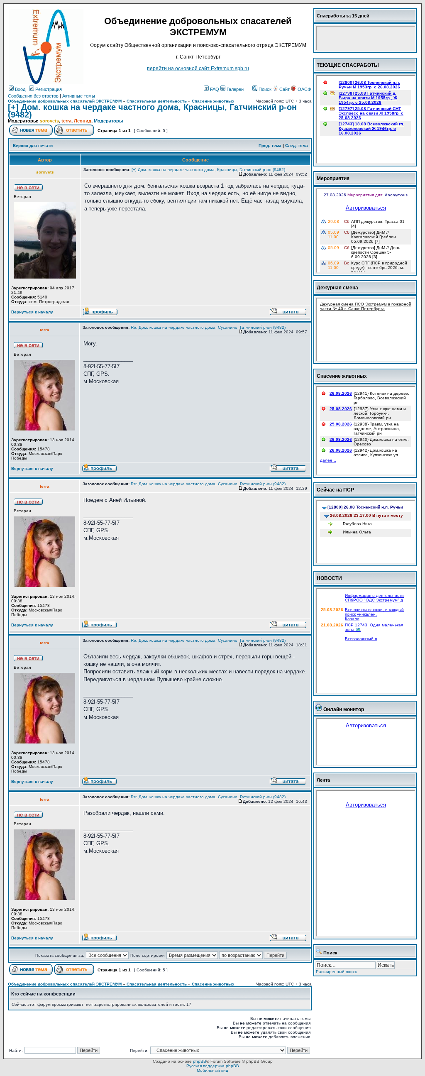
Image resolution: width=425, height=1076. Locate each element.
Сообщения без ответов (33, 95)
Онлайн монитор (343, 709)
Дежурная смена (337, 288)
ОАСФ (303, 89)
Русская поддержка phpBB (212, 1066)
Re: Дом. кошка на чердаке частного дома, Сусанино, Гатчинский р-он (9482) (208, 327)
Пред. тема (270, 145)
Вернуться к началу (32, 312)
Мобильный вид (212, 1070)
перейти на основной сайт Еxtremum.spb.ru (198, 68)
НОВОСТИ (329, 578)
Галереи (234, 89)
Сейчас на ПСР (335, 490)
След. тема (296, 145)
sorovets (49, 120)
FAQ (214, 89)
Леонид (82, 120)
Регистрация (48, 89)
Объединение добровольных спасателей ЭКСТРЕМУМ (65, 101)
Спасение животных (213, 101)
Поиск (264, 89)
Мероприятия (333, 178)
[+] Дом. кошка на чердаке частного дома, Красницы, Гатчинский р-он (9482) (152, 111)
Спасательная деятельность (157, 101)
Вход (19, 89)
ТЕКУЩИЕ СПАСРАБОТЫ (348, 65)
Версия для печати (33, 145)
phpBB (199, 1061)
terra (66, 120)
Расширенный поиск (336, 971)
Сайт (284, 89)
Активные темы (78, 95)
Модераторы (108, 120)
